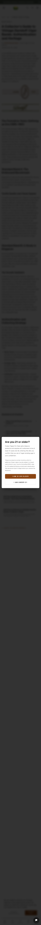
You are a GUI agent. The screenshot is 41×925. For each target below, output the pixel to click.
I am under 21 (20, 482)
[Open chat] (36, 920)
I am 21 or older (20, 476)
